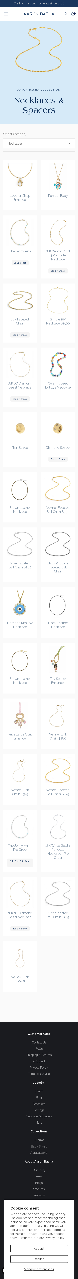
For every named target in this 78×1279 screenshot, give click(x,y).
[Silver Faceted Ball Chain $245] (58, 894)
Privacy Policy (54, 1238)
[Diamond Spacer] (58, 429)
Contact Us (39, 1042)
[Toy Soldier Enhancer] (58, 660)
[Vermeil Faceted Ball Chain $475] (58, 771)
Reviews (39, 1195)
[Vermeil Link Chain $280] (58, 715)
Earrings (39, 1110)
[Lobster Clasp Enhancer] (20, 177)
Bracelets (39, 1104)
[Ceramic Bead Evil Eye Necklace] (58, 364)
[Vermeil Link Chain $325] (20, 771)
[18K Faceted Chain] (20, 300)
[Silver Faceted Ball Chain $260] (20, 544)
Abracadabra (38, 1152)
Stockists (39, 1189)
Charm (38, 1091)
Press (39, 1176)
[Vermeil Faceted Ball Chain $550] (58, 489)
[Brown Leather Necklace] (20, 489)
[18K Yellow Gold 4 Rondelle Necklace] (58, 232)
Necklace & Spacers (39, 1116)
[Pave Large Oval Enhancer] (20, 715)
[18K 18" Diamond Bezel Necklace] (20, 894)
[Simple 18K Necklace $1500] (58, 300)
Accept (39, 1248)
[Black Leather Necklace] (58, 604)
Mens (38, 1122)
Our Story (39, 1170)
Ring (39, 1097)
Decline (39, 1259)
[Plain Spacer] (20, 429)
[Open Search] (66, 14)
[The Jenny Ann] (20, 232)
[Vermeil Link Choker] (20, 958)
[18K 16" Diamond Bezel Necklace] (20, 364)
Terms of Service (39, 1073)
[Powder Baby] (58, 177)
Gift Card (39, 1061)
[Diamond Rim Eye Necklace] (20, 604)
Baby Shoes (39, 1146)
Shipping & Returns (39, 1055)
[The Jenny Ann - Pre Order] (20, 827)
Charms (39, 1140)
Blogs (39, 1182)
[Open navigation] (10, 14)
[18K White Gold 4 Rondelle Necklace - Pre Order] (58, 827)
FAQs (39, 1048)
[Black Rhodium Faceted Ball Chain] (58, 544)
